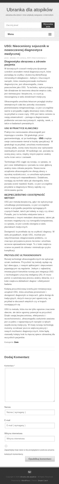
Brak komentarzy (38, 58)
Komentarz (9, 366)
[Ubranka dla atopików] (29, 472)
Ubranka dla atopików (30, 9)
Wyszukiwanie (48, 25)
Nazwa (7, 407)
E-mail (7, 420)
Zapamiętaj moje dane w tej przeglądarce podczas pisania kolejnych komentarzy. (29, 452)
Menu (11, 34)
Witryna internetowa (13, 433)
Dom (16, 342)
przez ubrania (9, 58)
